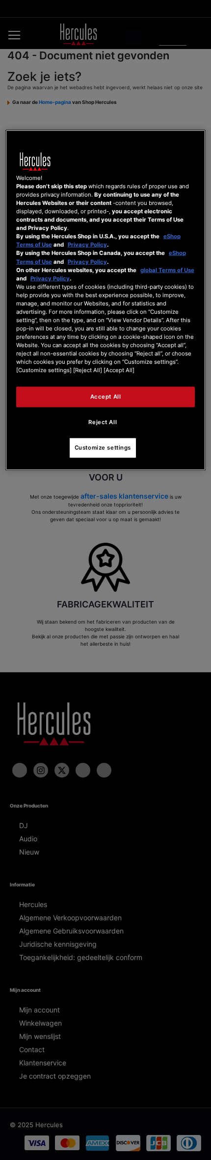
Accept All (105, 396)
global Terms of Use (167, 269)
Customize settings (103, 447)
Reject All (102, 422)
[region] (105, 300)
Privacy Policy (87, 244)
